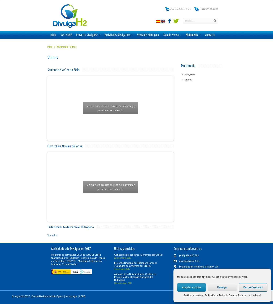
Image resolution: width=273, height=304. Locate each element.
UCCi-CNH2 (66, 35)
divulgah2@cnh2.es (180, 9)
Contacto (210, 35)
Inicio (53, 35)
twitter (176, 21)
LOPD (82, 296)
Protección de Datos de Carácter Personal (226, 295)
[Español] (158, 22)
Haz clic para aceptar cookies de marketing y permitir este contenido (111, 108)
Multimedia (192, 35)
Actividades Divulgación (117, 35)
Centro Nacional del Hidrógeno (47, 296)
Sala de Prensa (171, 35)
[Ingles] (163, 22)
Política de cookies (193, 295)
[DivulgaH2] (68, 27)
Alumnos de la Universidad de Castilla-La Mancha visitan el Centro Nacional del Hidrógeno (135, 277)
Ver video (52, 235)
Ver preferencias (253, 287)
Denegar (222, 287)
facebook (170, 21)
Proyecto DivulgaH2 (87, 35)
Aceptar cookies (191, 287)
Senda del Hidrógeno (148, 35)
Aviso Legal (255, 295)
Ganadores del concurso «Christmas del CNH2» (138, 255)
